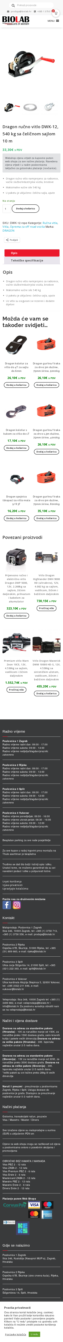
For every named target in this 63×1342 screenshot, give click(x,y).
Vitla (6, 227)
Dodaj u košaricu (25, 208)
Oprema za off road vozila (27, 227)
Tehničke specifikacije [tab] (27, 260)
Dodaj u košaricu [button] (16, 384)
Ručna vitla (50, 223)
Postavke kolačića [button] (15, 1334)
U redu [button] (34, 1334)
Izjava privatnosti (13, 885)
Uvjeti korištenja (12, 881)
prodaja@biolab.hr (21, 11)
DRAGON (8, 230)
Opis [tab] (14, 253)
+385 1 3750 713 (45, 11)
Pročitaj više (46, 608)
